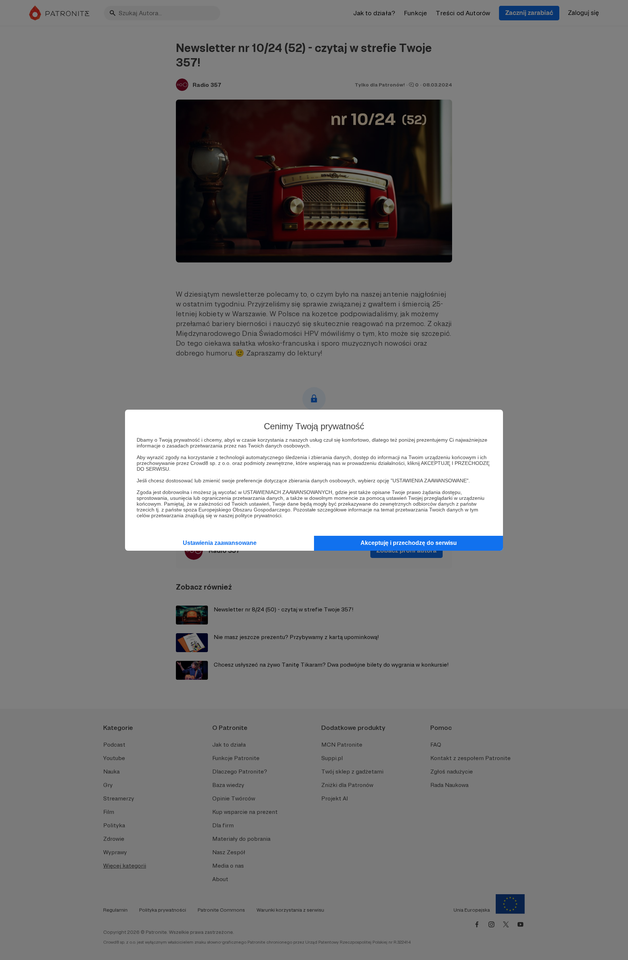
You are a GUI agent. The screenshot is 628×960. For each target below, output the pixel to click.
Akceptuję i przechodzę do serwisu (409, 543)
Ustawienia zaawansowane (220, 543)
